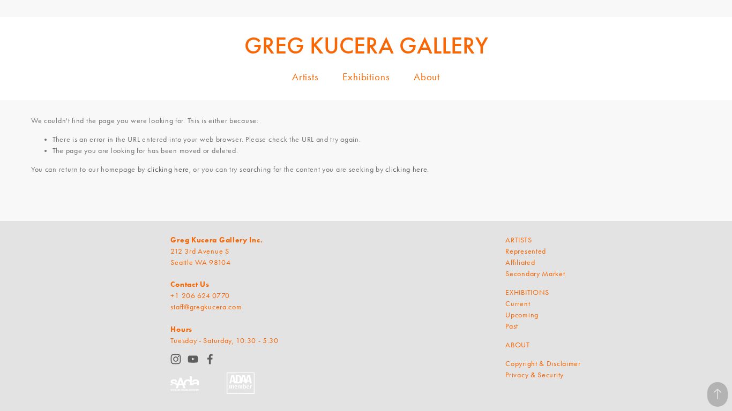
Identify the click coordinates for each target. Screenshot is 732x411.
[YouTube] (193, 359)
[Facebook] (210, 359)
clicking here (168, 169)
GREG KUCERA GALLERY (366, 46)
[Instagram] (175, 359)
